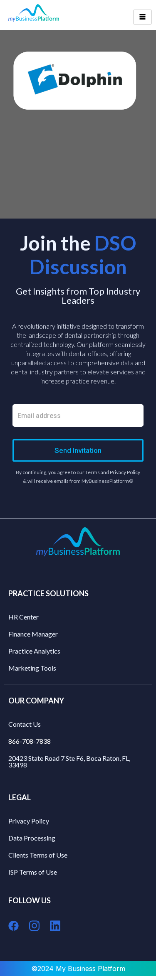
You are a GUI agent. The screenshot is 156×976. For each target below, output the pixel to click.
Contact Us (24, 724)
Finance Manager (33, 634)
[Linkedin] (55, 926)
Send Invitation (78, 450)
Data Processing (31, 838)
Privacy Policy (28, 821)
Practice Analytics (34, 651)
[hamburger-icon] (142, 17)
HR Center (23, 617)
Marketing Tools (32, 668)
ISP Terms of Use (32, 872)
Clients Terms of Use (37, 855)
